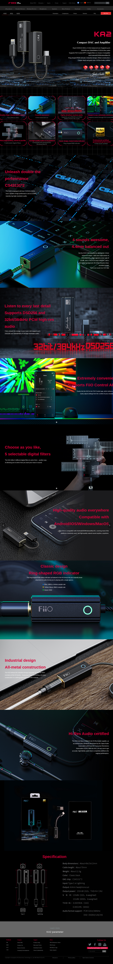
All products (8, 9)
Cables (89, 9)
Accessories (100, 9)
